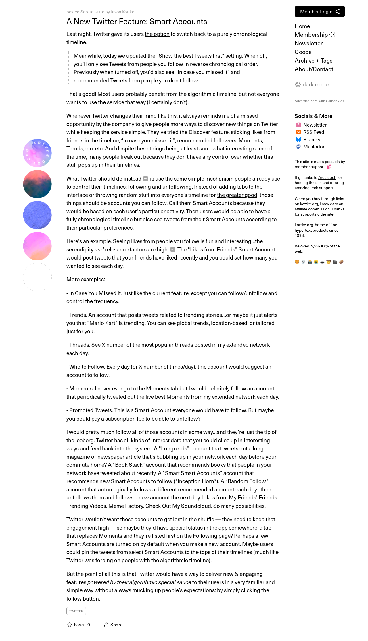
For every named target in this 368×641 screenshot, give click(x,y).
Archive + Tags (314, 60)
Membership (312, 34)
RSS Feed (313, 131)
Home (302, 26)
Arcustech (327, 177)
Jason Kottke (122, 12)
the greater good (237, 195)
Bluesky (311, 139)
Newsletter (309, 43)
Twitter (76, 611)
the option (157, 34)
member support (310, 167)
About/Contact (314, 69)
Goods (303, 51)
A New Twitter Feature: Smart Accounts (136, 21)
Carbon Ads (335, 100)
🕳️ (322, 261)
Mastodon (314, 146)
